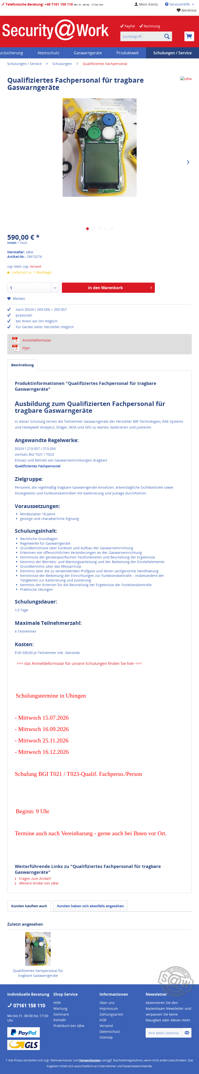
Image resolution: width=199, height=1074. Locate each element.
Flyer (26, 348)
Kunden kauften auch (29, 906)
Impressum (109, 1008)
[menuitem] (146, 4)
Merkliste (189, 10)
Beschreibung (22, 365)
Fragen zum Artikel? (34, 878)
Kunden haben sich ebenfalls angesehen (90, 906)
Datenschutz (110, 1031)
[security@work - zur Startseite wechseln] (55, 31)
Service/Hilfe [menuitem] (179, 4)
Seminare (61, 1014)
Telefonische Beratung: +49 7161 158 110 (39, 4)
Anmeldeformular (36, 340)
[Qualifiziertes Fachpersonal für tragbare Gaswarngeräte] (38, 949)
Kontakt (59, 1020)
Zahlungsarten (111, 1014)
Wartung (60, 1008)
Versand (35, 266)
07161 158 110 (28, 1005)
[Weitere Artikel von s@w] (186, 84)
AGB (103, 1020)
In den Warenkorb (105, 287)
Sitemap (106, 1037)
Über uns (107, 1002)
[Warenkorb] (189, 36)
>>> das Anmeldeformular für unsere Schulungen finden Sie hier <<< (79, 663)
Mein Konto (148, 4)
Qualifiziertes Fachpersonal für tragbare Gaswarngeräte (38, 973)
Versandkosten (90, 1060)
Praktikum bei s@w (68, 1025)
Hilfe (57, 1002)
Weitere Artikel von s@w (38, 883)
